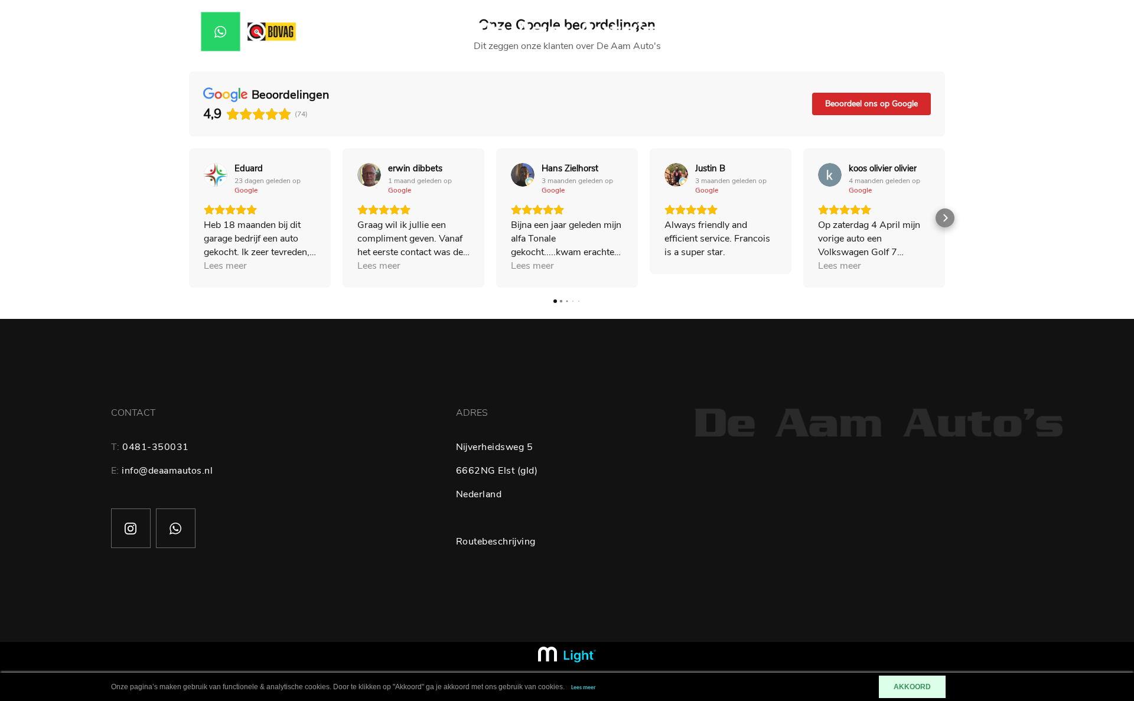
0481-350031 (155, 447)
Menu (989, 32)
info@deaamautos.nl (167, 470)
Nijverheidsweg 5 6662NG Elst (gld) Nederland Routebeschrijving (497, 494)
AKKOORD (912, 687)
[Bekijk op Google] (215, 175)
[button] (189, 217)
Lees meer (583, 687)
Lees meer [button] (225, 265)
